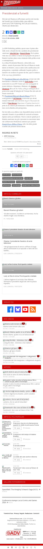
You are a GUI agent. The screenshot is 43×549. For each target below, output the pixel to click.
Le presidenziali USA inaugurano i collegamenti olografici (22, 360)
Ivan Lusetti (13, 36)
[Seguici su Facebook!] (10, 309)
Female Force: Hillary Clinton (12, 124)
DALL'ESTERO (9, 204)
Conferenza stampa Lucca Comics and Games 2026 (19, 501)
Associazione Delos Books (20, 524)
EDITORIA (15, 432)
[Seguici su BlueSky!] (17, 309)
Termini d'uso (8, 513)
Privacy (16, 513)
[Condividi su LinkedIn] (22, 32)
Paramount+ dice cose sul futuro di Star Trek (18, 410)
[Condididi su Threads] (15, 32)
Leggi (18, 428)
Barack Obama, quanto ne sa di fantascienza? (18, 335)
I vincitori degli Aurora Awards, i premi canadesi (19, 394)
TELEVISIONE (9, 270)
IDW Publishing (9, 136)
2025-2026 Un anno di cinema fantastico (16, 375)
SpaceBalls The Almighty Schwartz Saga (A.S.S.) (20, 489)
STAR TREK (16, 443)
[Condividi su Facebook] (7, 32)
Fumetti (9, 149)
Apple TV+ (20, 8)
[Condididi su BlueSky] (11, 32)
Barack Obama (25, 53)
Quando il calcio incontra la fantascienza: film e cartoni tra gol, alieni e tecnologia (21, 385)
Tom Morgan (12, 103)
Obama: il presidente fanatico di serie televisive (18, 242)
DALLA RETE (8, 235)
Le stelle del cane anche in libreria (25, 457)
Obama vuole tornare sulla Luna (13, 326)
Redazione (28, 513)
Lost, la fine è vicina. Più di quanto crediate (20, 276)
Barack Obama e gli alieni (13, 210)
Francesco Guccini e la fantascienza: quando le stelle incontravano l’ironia (26, 424)
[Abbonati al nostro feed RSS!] (32, 309)
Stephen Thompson (8, 182)
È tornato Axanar (19, 446)
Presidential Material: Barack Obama (17, 96)
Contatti (36, 513)
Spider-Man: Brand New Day (9, 8)
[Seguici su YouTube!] (25, 309)
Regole (22, 513)
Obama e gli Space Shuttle (12, 351)
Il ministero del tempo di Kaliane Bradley (24, 435)
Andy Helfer (29, 81)
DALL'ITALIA (16, 421)
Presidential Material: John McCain (16, 79)
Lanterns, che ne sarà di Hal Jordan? (15, 402)
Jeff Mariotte (17, 98)
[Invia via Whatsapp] (18, 32)
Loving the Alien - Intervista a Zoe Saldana (17, 343)
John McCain (14, 53)
